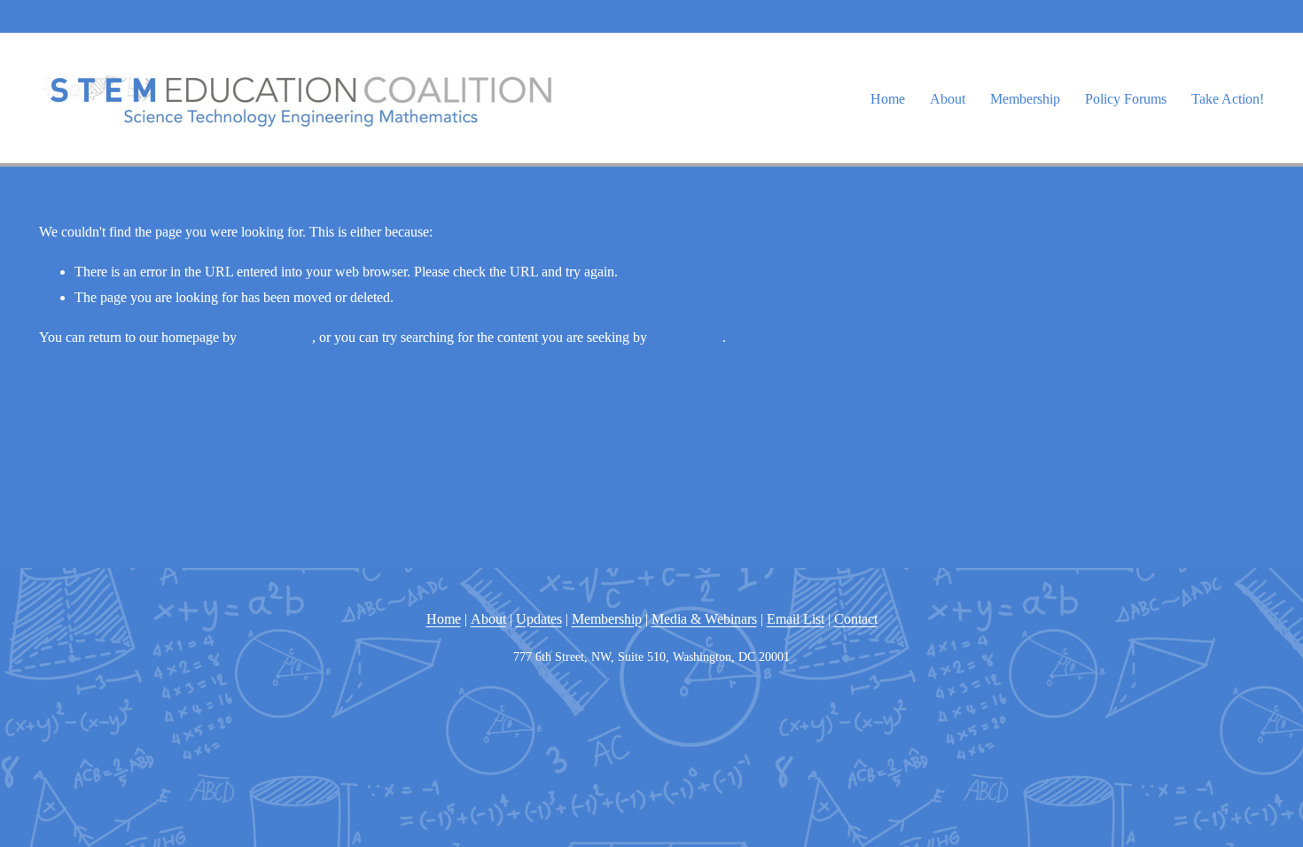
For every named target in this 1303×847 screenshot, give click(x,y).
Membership (1025, 98)
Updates (539, 618)
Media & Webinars (704, 618)
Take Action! (1227, 98)
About (488, 618)
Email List (795, 618)
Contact (856, 618)
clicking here (276, 337)
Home (887, 98)
